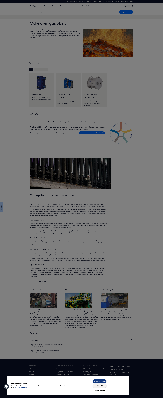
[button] (6, 386)
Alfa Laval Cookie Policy (21, 387)
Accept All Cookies (100, 381)
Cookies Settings (100, 390)
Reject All (100, 386)
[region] (68, 385)
